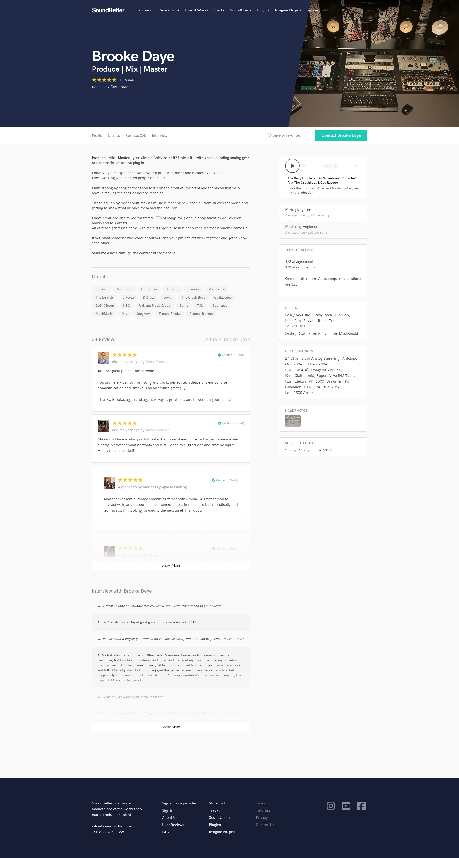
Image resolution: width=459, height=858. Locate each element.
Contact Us (265, 825)
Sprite (184, 306)
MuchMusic (104, 314)
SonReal (102, 289)
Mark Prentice (157, 362)
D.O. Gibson (105, 306)
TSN (200, 306)
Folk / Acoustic (297, 315)
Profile (97, 136)
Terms (261, 803)
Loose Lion (149, 289)
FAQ (165, 832)
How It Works (196, 10)
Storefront (217, 803)
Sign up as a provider (179, 803)
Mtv (124, 314)
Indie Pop (293, 321)
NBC (126, 306)
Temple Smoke (169, 314)
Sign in (312, 10)
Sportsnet (220, 306)
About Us (169, 817)
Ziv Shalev (151, 555)
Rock (322, 321)
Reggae (309, 321)
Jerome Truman (201, 314)
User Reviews (173, 825)
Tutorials (263, 810)
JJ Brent (172, 289)
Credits (114, 136)
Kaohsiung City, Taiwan (111, 87)
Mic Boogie (216, 289)
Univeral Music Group (154, 306)
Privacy (262, 817)
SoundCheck (240, 10)
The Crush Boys (193, 297)
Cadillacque (223, 297)
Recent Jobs (168, 10)
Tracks (219, 10)
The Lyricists (105, 297)
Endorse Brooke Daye (226, 340)
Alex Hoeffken (157, 430)
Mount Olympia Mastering (165, 487)
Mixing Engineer (298, 209)
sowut (168, 297)
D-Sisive (149, 297)
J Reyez (128, 297)
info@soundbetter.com (111, 826)
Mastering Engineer (301, 227)
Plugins (263, 10)
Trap (333, 321)
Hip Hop (342, 315)
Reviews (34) (136, 136)
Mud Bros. (124, 289)
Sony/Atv (143, 314)
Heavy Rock (322, 315)
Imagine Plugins (288, 10)
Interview (159, 136)
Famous (193, 289)
